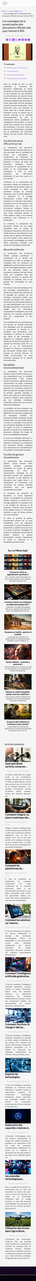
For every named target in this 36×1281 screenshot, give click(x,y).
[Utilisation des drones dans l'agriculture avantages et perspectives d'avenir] (18, 1219)
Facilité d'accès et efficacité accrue (17, 68)
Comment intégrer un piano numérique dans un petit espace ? (17, 817)
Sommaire (10, 64)
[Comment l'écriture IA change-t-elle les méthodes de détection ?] (18, 1015)
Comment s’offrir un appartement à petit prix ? (18, 573)
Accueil (3, 11)
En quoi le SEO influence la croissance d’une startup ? (18, 723)
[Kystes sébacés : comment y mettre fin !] (18, 652)
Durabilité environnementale (15, 75)
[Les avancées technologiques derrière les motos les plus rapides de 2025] (18, 1167)
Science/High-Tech (15, 11)
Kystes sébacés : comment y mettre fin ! (18, 663)
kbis (30, 438)
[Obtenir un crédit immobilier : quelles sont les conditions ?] (18, 681)
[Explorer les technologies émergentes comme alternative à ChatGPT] (18, 1065)
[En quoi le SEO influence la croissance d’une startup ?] (18, 711)
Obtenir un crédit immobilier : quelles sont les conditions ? (18, 693)
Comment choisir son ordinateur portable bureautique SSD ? (18, 603)
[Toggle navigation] (4, 3)
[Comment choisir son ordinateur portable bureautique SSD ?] (18, 592)
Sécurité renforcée (12, 71)
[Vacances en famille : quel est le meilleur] (18, 622)
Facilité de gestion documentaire (17, 78)
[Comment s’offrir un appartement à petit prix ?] (18, 562)
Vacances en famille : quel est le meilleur (18, 633)
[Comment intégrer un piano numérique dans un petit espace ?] (18, 806)
